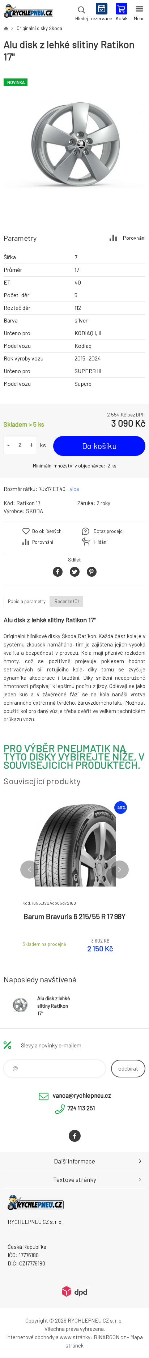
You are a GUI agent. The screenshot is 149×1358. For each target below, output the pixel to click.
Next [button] (120, 870)
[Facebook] (75, 1136)
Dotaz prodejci (109, 531)
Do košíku (99, 446)
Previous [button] (29, 870)
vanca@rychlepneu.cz (82, 1095)
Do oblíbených (46, 531)
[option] (74, 144)
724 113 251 (81, 1107)
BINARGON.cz (110, 1337)
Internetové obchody (30, 1337)
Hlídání (100, 542)
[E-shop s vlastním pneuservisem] (6, 28)
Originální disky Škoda (39, 28)
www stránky (75, 1337)
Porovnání (134, 238)
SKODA (34, 511)
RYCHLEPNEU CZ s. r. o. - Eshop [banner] (28, 12)
